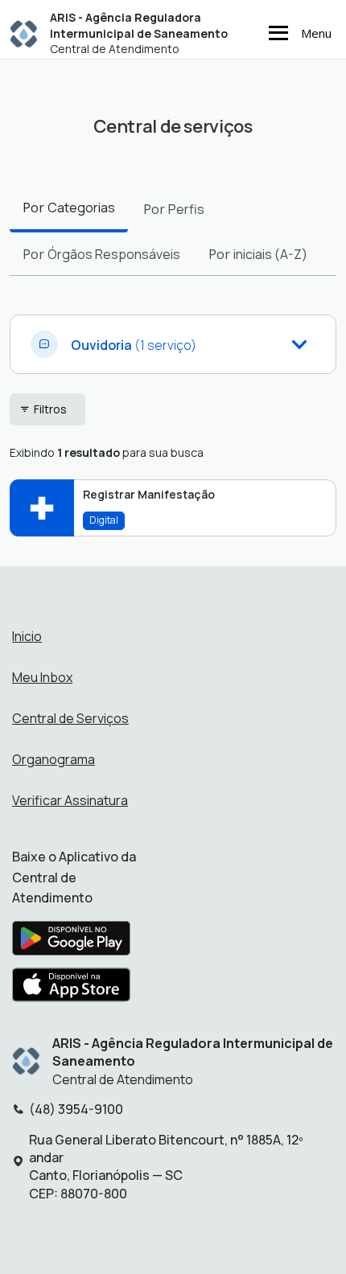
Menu (316, 33)
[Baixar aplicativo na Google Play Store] (71, 942)
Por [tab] (69, 207)
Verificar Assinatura (70, 800)
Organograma (53, 759)
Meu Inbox (42, 677)
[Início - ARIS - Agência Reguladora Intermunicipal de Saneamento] (24, 33)
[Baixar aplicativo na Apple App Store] (71, 989)
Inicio (27, 636)
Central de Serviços (70, 718)
